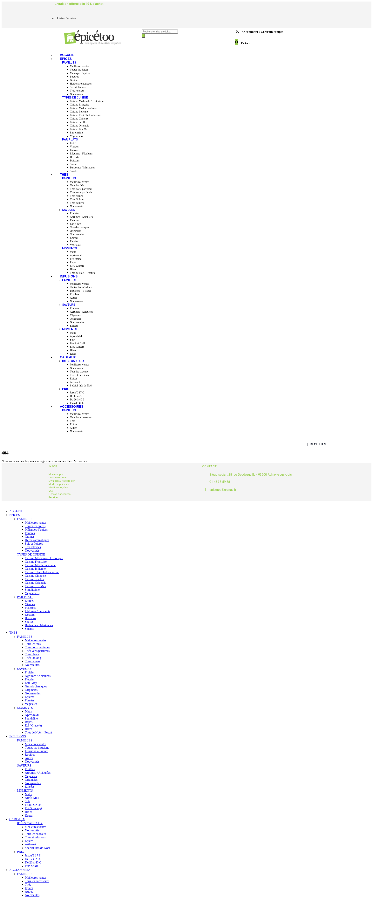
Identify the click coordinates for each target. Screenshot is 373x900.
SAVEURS (68, 210)
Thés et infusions (79, 375)
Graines (74, 80)
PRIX (65, 389)
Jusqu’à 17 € (77, 392)
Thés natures (77, 202)
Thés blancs (76, 195)
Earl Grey (75, 223)
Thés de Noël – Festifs (82, 272)
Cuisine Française (79, 104)
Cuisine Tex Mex (79, 129)
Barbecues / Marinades (82, 167)
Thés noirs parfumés (81, 189)
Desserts (74, 157)
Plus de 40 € (77, 403)
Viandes (74, 146)
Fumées (74, 241)
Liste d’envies (66, 18)
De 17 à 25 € (77, 396)
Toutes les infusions (81, 287)
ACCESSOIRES (71, 406)
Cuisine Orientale (79, 125)
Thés (72, 420)
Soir (72, 339)
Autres (73, 297)
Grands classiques (79, 227)
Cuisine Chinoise (79, 118)
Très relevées (77, 90)
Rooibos (74, 294)
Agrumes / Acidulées (81, 216)
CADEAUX (68, 357)
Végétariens (76, 136)
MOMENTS (69, 248)
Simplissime (76, 132)
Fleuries (74, 220)
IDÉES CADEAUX (73, 361)
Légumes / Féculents (81, 153)
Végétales (75, 244)
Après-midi (76, 255)
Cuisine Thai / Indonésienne (85, 115)
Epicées (74, 237)
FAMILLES (69, 62)
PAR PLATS (70, 139)
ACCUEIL (67, 55)
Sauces (73, 164)
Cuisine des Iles (78, 122)
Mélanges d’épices (80, 73)
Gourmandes (77, 234)
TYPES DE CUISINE (75, 97)
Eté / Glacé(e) (77, 265)
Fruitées (74, 213)
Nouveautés (76, 94)
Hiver (73, 269)
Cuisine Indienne (79, 111)
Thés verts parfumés (81, 192)
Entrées (74, 143)
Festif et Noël (77, 343)
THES (64, 174)
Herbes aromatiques (81, 83)
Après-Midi (76, 336)
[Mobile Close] (4, 504)
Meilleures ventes (79, 66)
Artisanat (75, 382)
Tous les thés (77, 185)
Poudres (74, 76)
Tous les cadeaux (79, 371)
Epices (73, 378)
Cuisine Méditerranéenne (83, 108)
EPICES (66, 59)
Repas (73, 262)
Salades (74, 171)
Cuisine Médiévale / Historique (87, 101)
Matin (73, 251)
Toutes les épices (79, 69)
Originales (75, 230)
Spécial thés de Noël (81, 385)
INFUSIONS (69, 276)
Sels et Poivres (78, 87)
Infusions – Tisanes (80, 290)
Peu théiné (75, 258)
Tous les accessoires (81, 417)
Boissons (74, 160)
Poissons (74, 150)
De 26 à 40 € (77, 399)
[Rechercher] (143, 36)
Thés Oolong (77, 199)
